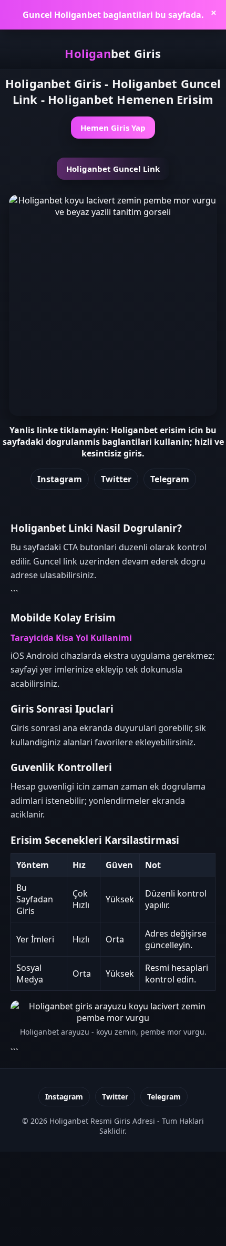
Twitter (116, 479)
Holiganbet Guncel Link (113, 168)
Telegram (169, 479)
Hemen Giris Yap (113, 127)
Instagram (59, 479)
